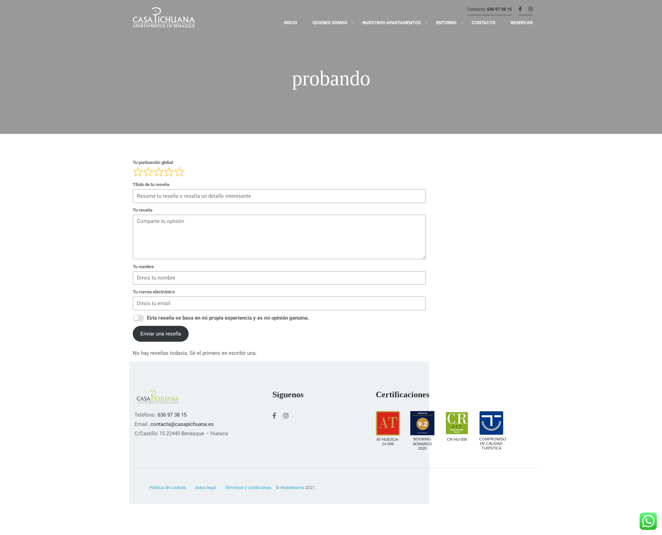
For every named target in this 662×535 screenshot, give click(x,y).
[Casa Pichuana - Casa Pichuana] (163, 19)
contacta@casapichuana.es (182, 424)
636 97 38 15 (499, 9)
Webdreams (292, 487)
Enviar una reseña (160, 334)
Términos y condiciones (248, 487)
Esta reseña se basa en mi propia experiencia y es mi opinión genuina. (228, 318)
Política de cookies (167, 487)
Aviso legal (205, 487)
